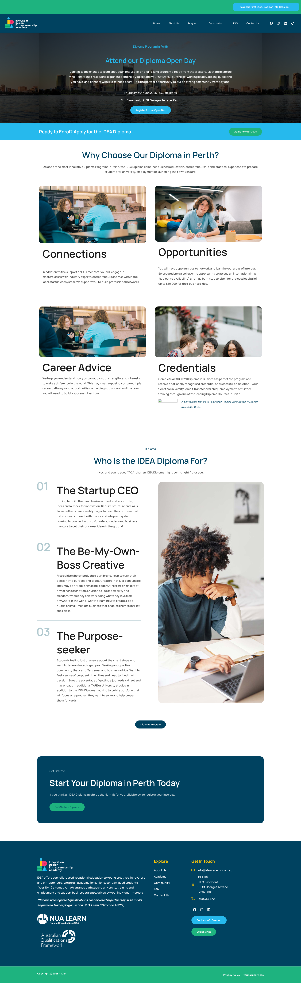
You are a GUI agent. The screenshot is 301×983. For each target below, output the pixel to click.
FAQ (235, 23)
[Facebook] (271, 23)
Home (156, 23)
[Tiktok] (293, 23)
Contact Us (252, 23)
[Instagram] (278, 23)
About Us (174, 23)
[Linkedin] (285, 23)
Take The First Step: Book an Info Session (264, 7)
